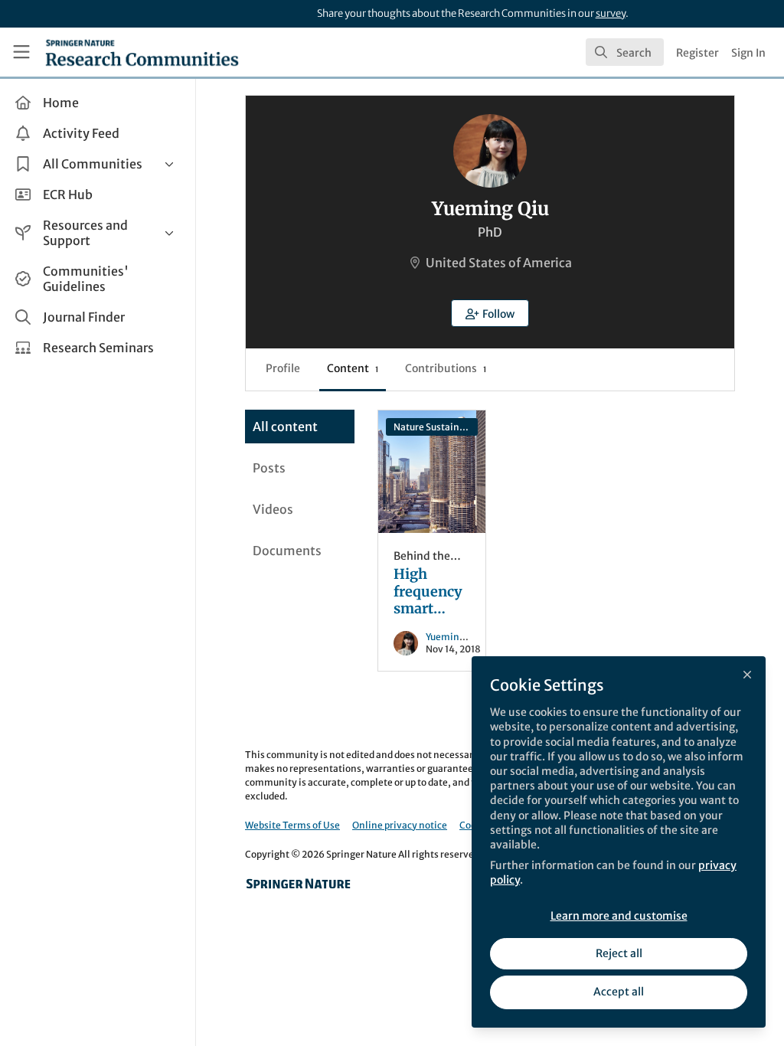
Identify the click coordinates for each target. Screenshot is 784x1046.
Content (352, 368)
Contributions (445, 368)
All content (285, 426)
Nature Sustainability (436, 427)
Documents (287, 550)
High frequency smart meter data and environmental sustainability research (431, 471)
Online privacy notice (399, 825)
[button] (490, 313)
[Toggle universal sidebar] (21, 52)
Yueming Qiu (454, 636)
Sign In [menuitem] (748, 53)
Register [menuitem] (697, 53)
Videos (273, 509)
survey (611, 13)
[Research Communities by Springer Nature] (298, 884)
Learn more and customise (619, 916)
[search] (625, 52)
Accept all (618, 992)
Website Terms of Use (292, 825)
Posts (269, 468)
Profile (283, 368)
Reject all (619, 953)
